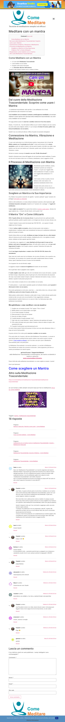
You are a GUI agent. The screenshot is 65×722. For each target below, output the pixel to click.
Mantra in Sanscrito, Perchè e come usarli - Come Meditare (29, 426)
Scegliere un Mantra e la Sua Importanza (23, 48)
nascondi (29, 36)
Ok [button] (56, 718)
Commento (12, 657)
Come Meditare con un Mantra (20, 39)
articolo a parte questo (43, 209)
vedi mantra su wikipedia (20, 198)
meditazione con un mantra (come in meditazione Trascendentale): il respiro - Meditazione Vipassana (33, 443)
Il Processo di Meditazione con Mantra (21, 46)
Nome (11, 677)
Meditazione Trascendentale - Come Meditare (25, 461)
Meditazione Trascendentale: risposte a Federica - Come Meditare (30, 453)
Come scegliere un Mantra (19, 340)
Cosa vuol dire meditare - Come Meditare (24, 434)
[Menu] (53, 19)
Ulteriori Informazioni (32, 720)
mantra (16, 415)
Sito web (11, 690)
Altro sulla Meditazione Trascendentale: (21, 53)
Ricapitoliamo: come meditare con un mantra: (22, 52)
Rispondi (15, 482)
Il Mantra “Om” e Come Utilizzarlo (21, 50)
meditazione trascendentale (27, 415)
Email (11, 683)
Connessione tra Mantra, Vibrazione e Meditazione (24, 44)
